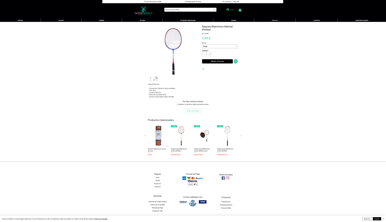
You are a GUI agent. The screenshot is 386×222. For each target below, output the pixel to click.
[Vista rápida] (158, 135)
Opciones (367, 219)
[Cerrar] (383, 218)
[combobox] (220, 46)
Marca (204, 43)
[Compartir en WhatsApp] (203, 69)
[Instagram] (227, 178)
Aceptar (377, 219)
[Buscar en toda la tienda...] (214, 10)
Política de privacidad (101, 219)
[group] (193, 141)
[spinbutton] (206, 54)
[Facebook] (223, 178)
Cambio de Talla (157, 211)
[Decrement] (203, 54)
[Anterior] (145, 135)
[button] (240, 9)
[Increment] (209, 54)
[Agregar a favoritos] (236, 61)
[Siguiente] (241, 135)
